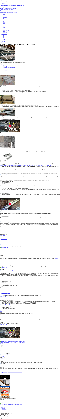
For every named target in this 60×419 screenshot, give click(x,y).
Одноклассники (3, 3)
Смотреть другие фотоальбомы (3, 359)
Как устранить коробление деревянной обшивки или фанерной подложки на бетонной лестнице (12, 372)
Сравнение (4, 31)
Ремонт (3, 25)
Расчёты (3, 28)
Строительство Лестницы (4, 408)
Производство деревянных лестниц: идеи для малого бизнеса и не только (8, 10)
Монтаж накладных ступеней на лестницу (7, 68)
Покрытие (4, 24)
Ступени (4, 26)
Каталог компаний (3, 42)
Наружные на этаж (5, 17)
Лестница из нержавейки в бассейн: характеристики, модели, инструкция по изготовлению (10, 6)
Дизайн (3, 21)
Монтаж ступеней (6, 69)
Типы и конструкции (5, 66)
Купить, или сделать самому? (5, 64)
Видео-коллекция (3, 41)
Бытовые (4, 14)
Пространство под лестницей (6, 30)
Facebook (2, 402)
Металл (3, 36)
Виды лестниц (3, 406)
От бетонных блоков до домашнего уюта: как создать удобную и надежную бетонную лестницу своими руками (12, 5)
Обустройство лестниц (4, 37)
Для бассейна (4, 15)
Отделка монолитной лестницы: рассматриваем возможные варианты (7, 9)
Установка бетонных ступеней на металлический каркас (9, 67)
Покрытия (4, 39)
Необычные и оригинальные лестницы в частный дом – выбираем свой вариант (8, 12)
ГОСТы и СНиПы (2, 356)
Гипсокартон (4, 35)
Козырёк (4, 22)
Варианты (4, 33)
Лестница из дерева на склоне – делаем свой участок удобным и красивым (8, 8)
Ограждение (4, 23)
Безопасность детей (5, 32)
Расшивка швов (5, 70)
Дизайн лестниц (3, 407)
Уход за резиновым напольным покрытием (6, 371)
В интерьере (4, 19)
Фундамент (4, 27)
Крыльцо (2, 20)
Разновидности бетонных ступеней (5, 65)
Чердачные (4, 18)
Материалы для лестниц (4, 34)
